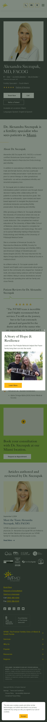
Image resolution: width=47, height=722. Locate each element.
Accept (23, 716)
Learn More (13, 385)
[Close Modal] (44, 330)
